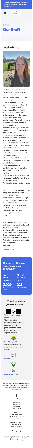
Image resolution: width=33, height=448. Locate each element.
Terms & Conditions (22, 438)
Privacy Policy (10, 438)
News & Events (16, 408)
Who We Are (16, 402)
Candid (7, 359)
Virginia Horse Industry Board (13, 316)
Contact (16, 418)
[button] (5, 13)
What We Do (16, 404)
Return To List (9, 250)
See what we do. (16, 389)
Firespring (20, 440)
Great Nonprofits (11, 342)
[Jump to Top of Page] (16, 397)
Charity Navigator (11, 374)
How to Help (16, 406)
